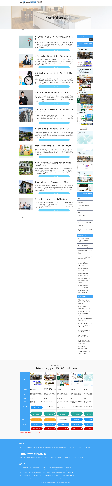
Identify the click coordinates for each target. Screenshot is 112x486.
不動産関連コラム (49, 447)
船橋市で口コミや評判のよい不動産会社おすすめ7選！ (56, 482)
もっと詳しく (53, 50)
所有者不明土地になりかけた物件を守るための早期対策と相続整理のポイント (54, 164)
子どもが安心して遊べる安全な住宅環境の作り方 (51, 199)
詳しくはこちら (36, 424)
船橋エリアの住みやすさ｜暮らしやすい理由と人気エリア (54, 146)
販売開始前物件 (76, 419)
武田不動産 (80, 202)
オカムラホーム (81, 457)
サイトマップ (22, 450)
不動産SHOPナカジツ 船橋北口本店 (85, 229)
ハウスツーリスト (82, 215)
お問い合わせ (87, 447)
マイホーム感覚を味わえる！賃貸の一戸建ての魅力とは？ (54, 56)
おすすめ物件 (90, 419)
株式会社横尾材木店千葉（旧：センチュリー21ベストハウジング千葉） (41, 457)
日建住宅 (80, 219)
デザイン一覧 (36, 407)
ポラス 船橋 (67, 457)
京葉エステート (81, 198)
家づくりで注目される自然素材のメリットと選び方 (52, 182)
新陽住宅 (80, 212)
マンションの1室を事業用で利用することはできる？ (52, 92)
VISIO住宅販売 (23, 457)
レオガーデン (60, 457)
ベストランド (81, 225)
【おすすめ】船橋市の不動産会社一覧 (31, 447)
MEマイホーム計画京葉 (83, 205)
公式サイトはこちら (36, 428)
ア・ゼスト (74, 457)
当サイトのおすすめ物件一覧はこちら (36, 413)
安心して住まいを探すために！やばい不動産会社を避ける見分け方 (54, 38)
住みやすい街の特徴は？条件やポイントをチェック (52, 129)
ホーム (21, 447)
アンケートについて (80, 447)
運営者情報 (72, 447)
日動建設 (80, 209)
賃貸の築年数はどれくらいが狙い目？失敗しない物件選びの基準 (54, 74)
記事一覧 (42, 447)
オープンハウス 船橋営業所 (84, 222)
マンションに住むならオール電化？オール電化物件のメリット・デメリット (54, 111)
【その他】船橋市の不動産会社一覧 (61, 447)
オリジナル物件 (36, 419)
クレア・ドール (23, 459)
